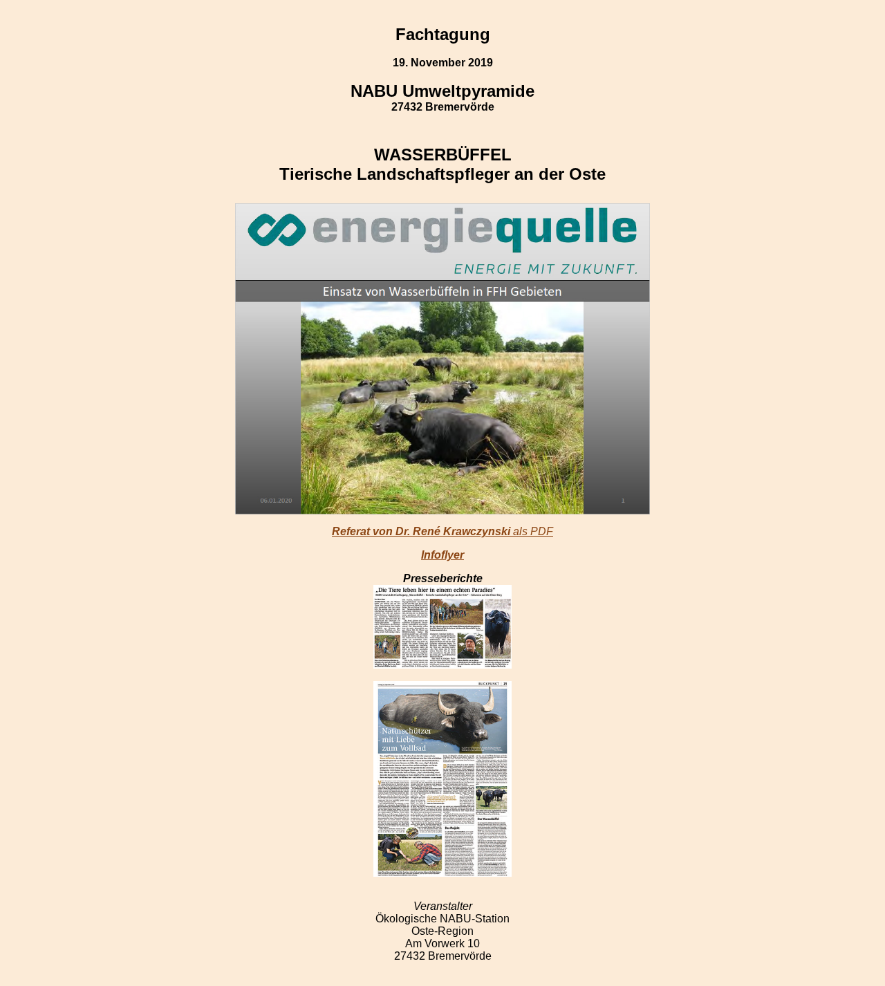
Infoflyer (442, 555)
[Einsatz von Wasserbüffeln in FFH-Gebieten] (442, 357)
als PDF (442, 531)
